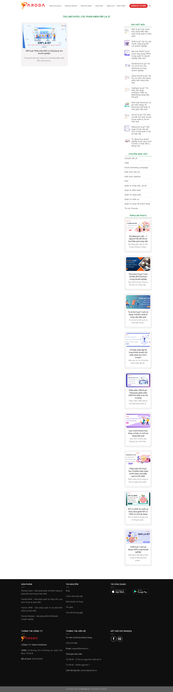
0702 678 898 (71, 643)
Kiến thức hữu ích (132, 172)
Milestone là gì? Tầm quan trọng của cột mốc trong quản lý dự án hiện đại (141, 130)
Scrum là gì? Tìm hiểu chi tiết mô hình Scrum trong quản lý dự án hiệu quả (141, 118)
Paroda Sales (55, 6)
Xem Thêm (121, 6)
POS (126, 181)
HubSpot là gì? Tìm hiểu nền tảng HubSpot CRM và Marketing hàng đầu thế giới (140, 92)
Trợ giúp (69, 607)
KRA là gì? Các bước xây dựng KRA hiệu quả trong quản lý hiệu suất (141, 32)
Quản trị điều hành (133, 190)
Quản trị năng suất (133, 194)
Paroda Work (71, 6)
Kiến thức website (133, 176)
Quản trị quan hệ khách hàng (137, 204)
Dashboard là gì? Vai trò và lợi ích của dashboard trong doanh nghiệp (140, 67)
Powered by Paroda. (99, 689)
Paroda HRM (86, 6)
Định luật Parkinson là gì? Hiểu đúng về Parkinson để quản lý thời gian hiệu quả (141, 106)
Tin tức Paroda (131, 208)
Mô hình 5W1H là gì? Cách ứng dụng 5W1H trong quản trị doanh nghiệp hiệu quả (141, 54)
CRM (127, 163)
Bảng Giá (111, 6)
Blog (68, 591)
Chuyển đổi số (131, 158)
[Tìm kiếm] (150, 6)
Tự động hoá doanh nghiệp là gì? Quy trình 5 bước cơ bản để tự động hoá (141, 142)
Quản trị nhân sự (132, 199)
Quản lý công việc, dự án (136, 185)
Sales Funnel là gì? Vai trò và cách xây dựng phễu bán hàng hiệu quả (141, 79)
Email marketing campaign (136, 167)
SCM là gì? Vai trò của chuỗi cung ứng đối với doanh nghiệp (141, 43)
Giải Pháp (99, 6)
